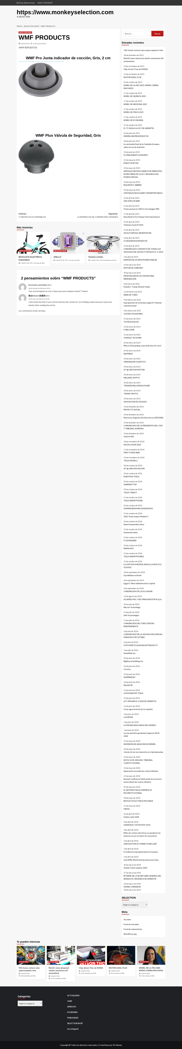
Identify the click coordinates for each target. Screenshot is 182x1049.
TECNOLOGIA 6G (131, 322)
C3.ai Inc (127, 669)
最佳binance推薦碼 (36, 295)
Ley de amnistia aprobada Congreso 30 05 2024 (141, 734)
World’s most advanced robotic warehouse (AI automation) (143, 59)
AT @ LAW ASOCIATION (134, 370)
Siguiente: (97, 215)
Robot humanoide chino (134, 524)
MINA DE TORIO (131, 295)
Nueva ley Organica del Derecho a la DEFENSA (143, 418)
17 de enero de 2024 (73, 260)
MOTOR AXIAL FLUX (132, 77)
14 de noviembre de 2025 (58, 978)
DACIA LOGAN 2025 (132, 444)
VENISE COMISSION (132, 887)
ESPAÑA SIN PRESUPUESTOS (136, 136)
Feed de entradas (131, 924)
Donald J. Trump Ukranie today (137, 287)
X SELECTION (25, 44)
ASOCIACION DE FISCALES (135, 402)
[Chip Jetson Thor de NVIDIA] (91, 955)
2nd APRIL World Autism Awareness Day (141, 860)
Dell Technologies (131, 615)
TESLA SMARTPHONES (134, 556)
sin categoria (72, 1029)
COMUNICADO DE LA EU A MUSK (138, 591)
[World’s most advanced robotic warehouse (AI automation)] (61, 955)
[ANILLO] (68, 243)
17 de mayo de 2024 (38, 263)
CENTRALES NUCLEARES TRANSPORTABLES (143, 193)
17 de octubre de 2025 (147, 976)
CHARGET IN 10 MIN (132, 338)
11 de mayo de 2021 (39, 44)
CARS (111, 962)
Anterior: (32, 215)
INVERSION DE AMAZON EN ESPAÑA (140, 744)
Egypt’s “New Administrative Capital (139, 583)
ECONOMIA (72, 1012)
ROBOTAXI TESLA (131, 476)
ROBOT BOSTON (131, 163)
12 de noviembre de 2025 (88, 973)
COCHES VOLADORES (133, 314)
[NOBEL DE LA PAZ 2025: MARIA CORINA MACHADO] (151, 955)
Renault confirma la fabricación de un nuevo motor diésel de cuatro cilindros (142, 780)
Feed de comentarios (133, 929)
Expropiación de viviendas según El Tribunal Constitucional (142, 304)
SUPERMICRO (129, 677)
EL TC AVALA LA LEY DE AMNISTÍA (139, 128)
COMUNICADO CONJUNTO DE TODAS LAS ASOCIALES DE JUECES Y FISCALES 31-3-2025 (143, 250)
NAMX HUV (129, 548)
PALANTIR (128, 685)
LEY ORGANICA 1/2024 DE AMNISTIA (140, 701)
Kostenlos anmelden (37, 285)
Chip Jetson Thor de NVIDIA (136, 69)
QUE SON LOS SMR (132, 201)
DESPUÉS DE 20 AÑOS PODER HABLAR (140, 260)
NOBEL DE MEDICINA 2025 (135, 104)
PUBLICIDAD (72, 1018)
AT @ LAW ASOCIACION (134, 468)
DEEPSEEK (128, 354)
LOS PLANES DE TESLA (133, 693)
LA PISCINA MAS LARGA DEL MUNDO (140, 725)
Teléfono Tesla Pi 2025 (133, 225)
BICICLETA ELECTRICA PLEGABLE (138, 801)
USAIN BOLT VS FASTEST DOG (137, 825)
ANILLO (57, 257)
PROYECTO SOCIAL (132, 409)
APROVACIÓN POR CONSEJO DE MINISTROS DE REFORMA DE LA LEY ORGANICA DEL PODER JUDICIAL (143, 174)
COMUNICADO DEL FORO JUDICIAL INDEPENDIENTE (139, 624)
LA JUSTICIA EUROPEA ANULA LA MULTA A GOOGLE (143, 565)
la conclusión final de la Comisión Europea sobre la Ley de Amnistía (141, 145)
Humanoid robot (131, 532)
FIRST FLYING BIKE (132, 452)
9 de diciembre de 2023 (109, 260)
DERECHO (71, 1006)
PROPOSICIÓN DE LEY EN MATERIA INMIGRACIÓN (139, 277)
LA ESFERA (128, 717)
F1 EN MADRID (130, 540)
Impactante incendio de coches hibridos (141, 771)
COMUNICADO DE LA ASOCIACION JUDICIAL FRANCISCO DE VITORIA (143, 635)
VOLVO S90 (129, 436)
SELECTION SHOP (45, 3)
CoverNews (104, 1045)
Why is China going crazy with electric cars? (142, 346)
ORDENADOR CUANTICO (135, 362)
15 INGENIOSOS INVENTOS (135, 241)
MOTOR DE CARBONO (133, 268)
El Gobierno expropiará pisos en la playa (141, 852)
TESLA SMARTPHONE (133, 500)
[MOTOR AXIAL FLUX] (121, 955)
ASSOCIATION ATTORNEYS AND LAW (140, 844)
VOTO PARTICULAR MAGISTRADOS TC (141, 645)
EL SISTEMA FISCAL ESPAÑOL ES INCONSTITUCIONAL (138, 791)
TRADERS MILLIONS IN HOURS (137, 385)
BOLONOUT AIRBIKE (133, 185)
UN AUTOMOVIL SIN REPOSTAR (137, 233)
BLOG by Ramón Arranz (26, 3)
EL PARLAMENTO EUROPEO (136, 155)
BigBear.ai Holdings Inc (133, 661)
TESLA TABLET (130, 492)
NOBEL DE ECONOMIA (133, 120)
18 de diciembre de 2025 (28, 976)
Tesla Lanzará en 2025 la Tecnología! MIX (141, 209)
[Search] (163, 25)
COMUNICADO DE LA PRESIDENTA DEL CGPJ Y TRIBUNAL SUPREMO (143, 427)
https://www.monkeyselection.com (65, 12)
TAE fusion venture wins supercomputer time (143, 50)
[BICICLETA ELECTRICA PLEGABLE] (33, 243)
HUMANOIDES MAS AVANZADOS (138, 508)
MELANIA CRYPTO (132, 378)
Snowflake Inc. (130, 653)
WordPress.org (130, 934)
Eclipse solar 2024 (131, 817)
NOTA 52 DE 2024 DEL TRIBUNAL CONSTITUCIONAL (138, 761)
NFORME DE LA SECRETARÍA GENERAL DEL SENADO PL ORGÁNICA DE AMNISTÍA (142, 877)
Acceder (127, 919)
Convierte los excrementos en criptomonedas (143, 752)
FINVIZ (127, 809)
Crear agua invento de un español (138, 709)
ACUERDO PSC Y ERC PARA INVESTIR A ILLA (143, 599)
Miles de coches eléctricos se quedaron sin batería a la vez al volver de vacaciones (142, 834)
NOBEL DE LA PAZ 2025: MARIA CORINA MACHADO (141, 86)
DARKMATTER (130, 484)
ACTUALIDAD (23, 962)
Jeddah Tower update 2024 (135, 868)
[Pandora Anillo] (103, 243)
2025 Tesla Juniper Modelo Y (136, 516)
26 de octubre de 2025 (117, 973)
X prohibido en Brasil (132, 575)
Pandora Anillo (96, 257)
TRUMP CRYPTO (131, 394)
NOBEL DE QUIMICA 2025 (135, 96)
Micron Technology (132, 607)
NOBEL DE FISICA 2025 (133, 112)
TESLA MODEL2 (131, 460)
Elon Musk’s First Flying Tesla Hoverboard (142, 217)
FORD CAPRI (129, 330)
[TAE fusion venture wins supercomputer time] (31, 955)
